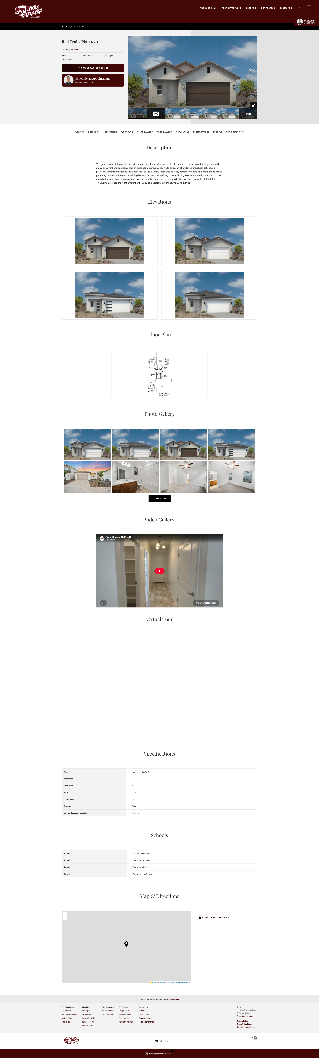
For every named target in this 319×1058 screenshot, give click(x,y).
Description (94, 132)
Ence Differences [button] (231, 7)
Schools (217, 132)
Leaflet (154, 982)
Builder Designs (173, 999)
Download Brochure (95, 68)
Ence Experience (108, 1010)
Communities (66, 1010)
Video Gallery (164, 132)
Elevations (111, 132)
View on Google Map (215, 917)
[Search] (300, 8)
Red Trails (74, 49)
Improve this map (184, 982)
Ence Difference (107, 1014)
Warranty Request (145, 1017)
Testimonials (86, 1014)
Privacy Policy (242, 1021)
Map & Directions (235, 132)
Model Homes (66, 1021)
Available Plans (67, 1017)
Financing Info (124, 1017)
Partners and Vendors (147, 1021)
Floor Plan (127, 132)
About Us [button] (251, 7)
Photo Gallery (145, 132)
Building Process (125, 1014)
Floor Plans (66, 27)
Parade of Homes (88, 1021)
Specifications (201, 132)
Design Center (124, 1010)
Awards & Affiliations (89, 1017)
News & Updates (88, 1025)
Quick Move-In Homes (69, 1014)
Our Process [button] (268, 7)
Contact (142, 1010)
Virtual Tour (182, 132)
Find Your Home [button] (208, 7)
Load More (160, 498)
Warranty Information (126, 1021)
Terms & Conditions (244, 1024)
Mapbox (162, 982)
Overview (79, 132)
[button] (300, 9)
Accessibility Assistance (246, 1027)
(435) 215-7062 (247, 1016)
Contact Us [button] (286, 7)
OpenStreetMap (172, 982)
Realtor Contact (145, 1014)
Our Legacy (86, 1010)
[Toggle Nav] (308, 6)
